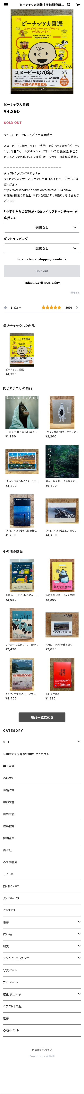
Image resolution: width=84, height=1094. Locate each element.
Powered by (37, 1056)
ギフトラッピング (16, 239)
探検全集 (9, 838)
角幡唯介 (9, 790)
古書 (6, 922)
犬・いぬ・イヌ (11, 898)
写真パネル (10, 970)
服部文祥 (9, 802)
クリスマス (9, 910)
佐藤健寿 (9, 826)
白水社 (7, 850)
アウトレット (10, 982)
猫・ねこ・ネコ (11, 886)
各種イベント (11, 1030)
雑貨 (6, 946)
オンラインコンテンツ (16, 958)
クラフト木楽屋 (12, 1006)
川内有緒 (9, 814)
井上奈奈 (9, 766)
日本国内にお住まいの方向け (42, 282)
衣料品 (7, 934)
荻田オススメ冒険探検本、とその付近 (26, 754)
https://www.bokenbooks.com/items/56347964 (37, 190)
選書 (6, 1018)
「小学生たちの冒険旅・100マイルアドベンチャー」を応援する (41, 215)
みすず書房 (10, 862)
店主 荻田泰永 (12, 994)
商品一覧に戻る (42, 717)
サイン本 (8, 874)
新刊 (6, 742)
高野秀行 (9, 778)
